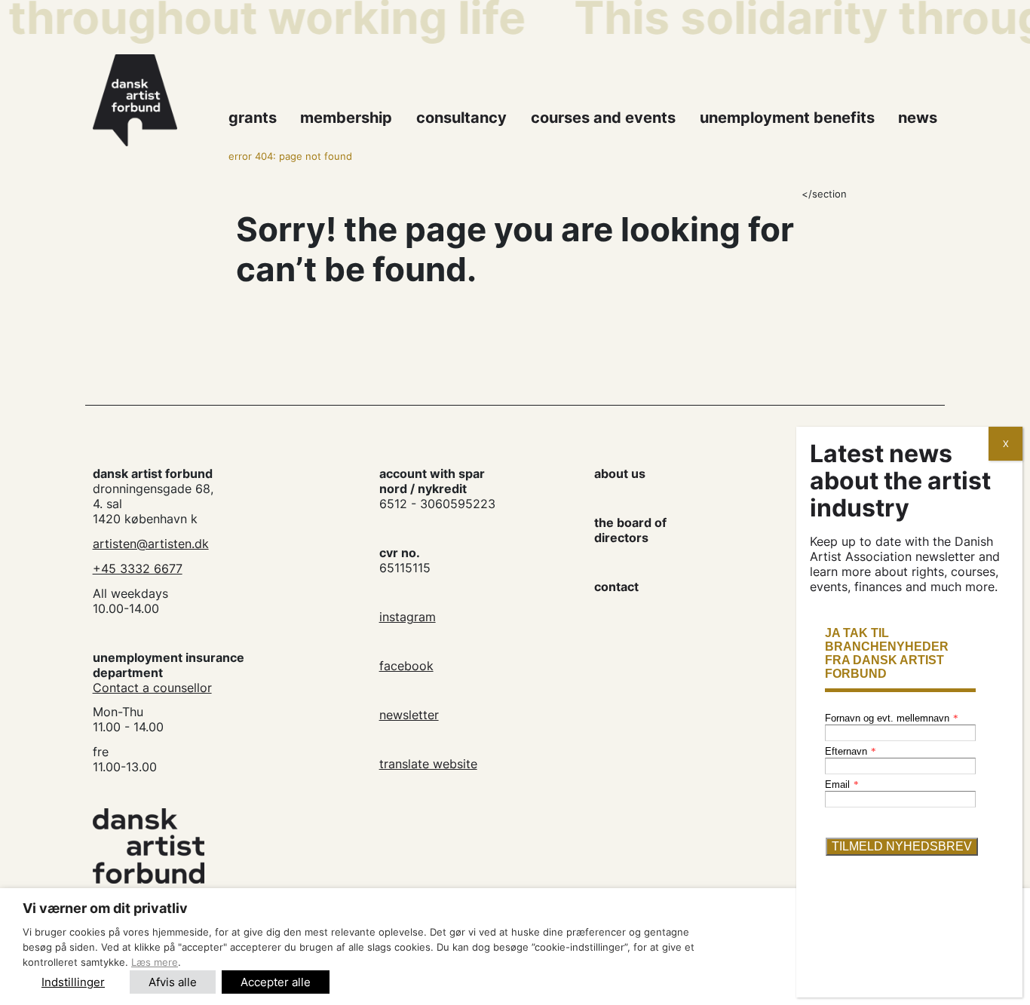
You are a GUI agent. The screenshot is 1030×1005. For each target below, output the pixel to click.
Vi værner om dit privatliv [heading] (105, 908)
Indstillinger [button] (73, 982)
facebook (406, 665)
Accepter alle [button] (276, 982)
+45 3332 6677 (137, 568)
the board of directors (630, 530)
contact (616, 586)
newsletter (409, 714)
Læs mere (154, 962)
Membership (346, 118)
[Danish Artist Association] (152, 100)
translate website (428, 763)
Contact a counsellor (152, 687)
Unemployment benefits (787, 118)
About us (619, 473)
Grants (252, 118)
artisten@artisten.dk (151, 543)
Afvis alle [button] (173, 982)
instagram (407, 616)
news (917, 118)
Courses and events (603, 118)
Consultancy (461, 118)
